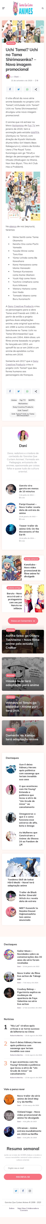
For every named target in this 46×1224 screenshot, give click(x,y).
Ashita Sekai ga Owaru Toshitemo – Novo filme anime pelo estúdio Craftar (22, 641)
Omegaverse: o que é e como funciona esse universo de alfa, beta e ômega (28, 819)
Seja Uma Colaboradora (28, 1208)
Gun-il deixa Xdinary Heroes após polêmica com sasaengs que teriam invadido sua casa (29, 772)
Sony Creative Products (21, 306)
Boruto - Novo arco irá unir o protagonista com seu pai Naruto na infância (14, 601)
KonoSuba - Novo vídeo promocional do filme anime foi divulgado (32, 570)
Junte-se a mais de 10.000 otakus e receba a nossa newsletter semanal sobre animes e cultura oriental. (23, 1157)
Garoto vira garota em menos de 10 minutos (28, 488)
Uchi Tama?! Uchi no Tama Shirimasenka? (23, 415)
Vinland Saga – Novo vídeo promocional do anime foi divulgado (29, 1114)
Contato (24, 1210)
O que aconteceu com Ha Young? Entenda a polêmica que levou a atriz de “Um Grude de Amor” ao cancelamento (28, 796)
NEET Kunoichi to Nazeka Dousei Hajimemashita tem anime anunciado (28, 914)
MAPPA (35, 132)
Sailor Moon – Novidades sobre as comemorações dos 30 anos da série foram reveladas (29, 956)
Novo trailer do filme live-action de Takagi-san (29, 976)
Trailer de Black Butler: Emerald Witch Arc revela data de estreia (28, 897)
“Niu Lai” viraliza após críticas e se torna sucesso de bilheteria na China (24, 1028)
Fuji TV (31, 125)
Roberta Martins (16, 1035)
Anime (14, 400)
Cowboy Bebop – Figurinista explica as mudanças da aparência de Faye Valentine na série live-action (29, 996)
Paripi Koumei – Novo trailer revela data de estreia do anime (29, 509)
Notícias (11, 43)
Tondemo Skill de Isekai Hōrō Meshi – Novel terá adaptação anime (21, 882)
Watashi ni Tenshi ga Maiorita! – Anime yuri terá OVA (22, 706)
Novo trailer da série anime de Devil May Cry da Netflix (28, 1098)
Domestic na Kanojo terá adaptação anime (22, 737)
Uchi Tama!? (23, 410)
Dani (16, 77)
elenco (12, 226)
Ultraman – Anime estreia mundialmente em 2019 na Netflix (29, 1131)
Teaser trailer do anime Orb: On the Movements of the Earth (29, 530)
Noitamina (18, 125)
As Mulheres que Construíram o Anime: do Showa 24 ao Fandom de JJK (28, 838)
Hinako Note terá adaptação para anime (22, 683)
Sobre (11, 1208)
